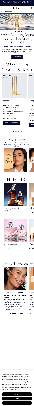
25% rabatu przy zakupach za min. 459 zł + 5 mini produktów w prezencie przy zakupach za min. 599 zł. (17, 3)
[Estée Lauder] (17, 8)
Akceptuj (17, 394)
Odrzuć (17, 398)
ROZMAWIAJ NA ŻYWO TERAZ (13, 313)
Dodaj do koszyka (12, 123)
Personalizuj (16, 403)
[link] (15, 160)
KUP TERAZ (17, 57)
